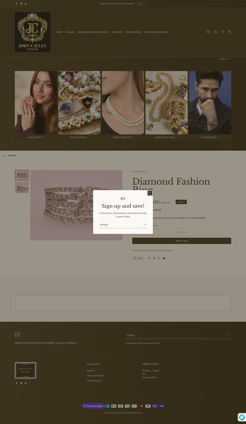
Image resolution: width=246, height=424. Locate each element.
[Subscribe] (144, 224)
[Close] (150, 193)
